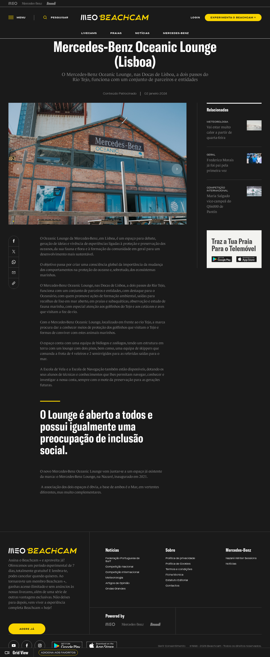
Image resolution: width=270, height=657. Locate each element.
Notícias (231, 563)
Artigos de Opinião (117, 583)
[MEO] (12, 3)
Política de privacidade (180, 558)
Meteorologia (217, 121)
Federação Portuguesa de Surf (122, 560)
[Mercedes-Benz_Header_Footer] (32, 3)
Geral (211, 154)
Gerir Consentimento (171, 646)
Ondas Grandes (115, 588)
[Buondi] (51, 3)
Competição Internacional (217, 189)
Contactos (172, 585)
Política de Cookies (178, 563)
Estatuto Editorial (177, 580)
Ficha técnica (174, 574)
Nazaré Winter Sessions (241, 558)
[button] (13, 221)
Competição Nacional (119, 566)
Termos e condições (179, 569)
